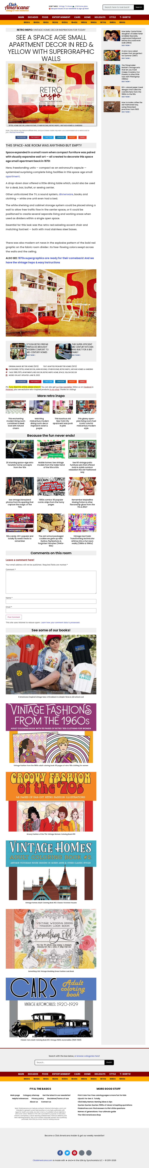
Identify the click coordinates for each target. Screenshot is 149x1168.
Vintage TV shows (65, 6)
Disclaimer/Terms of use (58, 1098)
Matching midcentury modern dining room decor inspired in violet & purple (39, 423)
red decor (37, 372)
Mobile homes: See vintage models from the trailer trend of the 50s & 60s (51, 465)
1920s (55, 22)
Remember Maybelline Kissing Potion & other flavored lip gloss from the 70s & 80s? (82, 503)
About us (34, 1102)
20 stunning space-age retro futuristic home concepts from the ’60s (19, 465)
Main (21, 17)
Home (87, 17)
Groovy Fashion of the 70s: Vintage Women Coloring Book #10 (51, 834)
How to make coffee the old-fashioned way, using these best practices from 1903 (132, 105)
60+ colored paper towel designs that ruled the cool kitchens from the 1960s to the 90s (132, 90)
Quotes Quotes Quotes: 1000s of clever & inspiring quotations (105, 1105)
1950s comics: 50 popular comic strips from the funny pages (51, 502)
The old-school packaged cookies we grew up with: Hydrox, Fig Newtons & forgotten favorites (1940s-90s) (51, 541)
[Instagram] (81, 1153)
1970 (20, 372)
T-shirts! (125, 17)
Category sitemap (31, 1095)
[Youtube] (89, 1153)
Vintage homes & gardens (71, 125)
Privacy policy (38, 1098)
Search (139, 7)
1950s (84, 22)
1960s (94, 22)
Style (112, 17)
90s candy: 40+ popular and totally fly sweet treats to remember (19, 538)
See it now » (31, 355)
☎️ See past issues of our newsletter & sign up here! (69, 9)
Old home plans (82, 6)
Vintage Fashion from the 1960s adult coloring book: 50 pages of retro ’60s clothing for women (51, 766)
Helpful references (20, 1098)
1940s (74, 22)
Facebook (88, 387)
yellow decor (71, 372)
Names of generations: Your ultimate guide (97, 1111)
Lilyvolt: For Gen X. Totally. (89, 1098)
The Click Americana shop (89, 1115)
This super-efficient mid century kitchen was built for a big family (82, 348)
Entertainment (61, 17)
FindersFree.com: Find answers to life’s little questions (101, 1108)
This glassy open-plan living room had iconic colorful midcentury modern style (86, 423)
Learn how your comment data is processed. (60, 622)
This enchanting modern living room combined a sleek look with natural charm (16, 423)
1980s (113, 22)
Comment (11, 570)
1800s (27, 22)
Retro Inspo (54, 125)
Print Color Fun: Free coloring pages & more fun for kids (102, 1095)
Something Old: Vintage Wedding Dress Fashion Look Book (51, 971)
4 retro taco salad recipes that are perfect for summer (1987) (132, 53)
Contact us (46, 1102)
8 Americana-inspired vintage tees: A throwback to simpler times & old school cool (51, 697)
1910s (46, 22)
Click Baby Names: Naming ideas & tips (95, 1102)
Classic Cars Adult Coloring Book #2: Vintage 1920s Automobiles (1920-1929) (51, 1040)
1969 (15, 372)
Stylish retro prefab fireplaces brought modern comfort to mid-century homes (38, 348)
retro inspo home (50, 372)
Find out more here (16, 132)
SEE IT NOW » (126, 45)
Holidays (100, 17)
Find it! (109, 1062)
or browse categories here (86, 1056)
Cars (77, 17)
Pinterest (9, 389)
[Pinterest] (74, 1153)
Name (9, 598)
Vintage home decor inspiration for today (51, 30)
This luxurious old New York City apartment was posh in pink (63, 422)
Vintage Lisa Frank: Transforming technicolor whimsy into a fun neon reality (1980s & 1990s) (82, 540)
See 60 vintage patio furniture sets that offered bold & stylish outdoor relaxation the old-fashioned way (82, 467)
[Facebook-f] (60, 1153)
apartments (27, 372)
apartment (13, 176)
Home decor (19, 125)
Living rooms (30, 125)
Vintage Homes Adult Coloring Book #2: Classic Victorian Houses (51, 903)
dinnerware (66, 194)
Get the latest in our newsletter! (57, 1095)
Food (45, 17)
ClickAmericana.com (42, 1160)
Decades (33, 17)
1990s (122, 22)
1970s (103, 22)
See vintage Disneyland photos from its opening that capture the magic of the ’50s (19, 503)
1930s (65, 22)
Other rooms (43, 125)
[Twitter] (67, 1153)
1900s (36, 22)
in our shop (54, 389)
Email (9, 607)
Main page (15, 1095)
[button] (21, 137)
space (61, 372)
